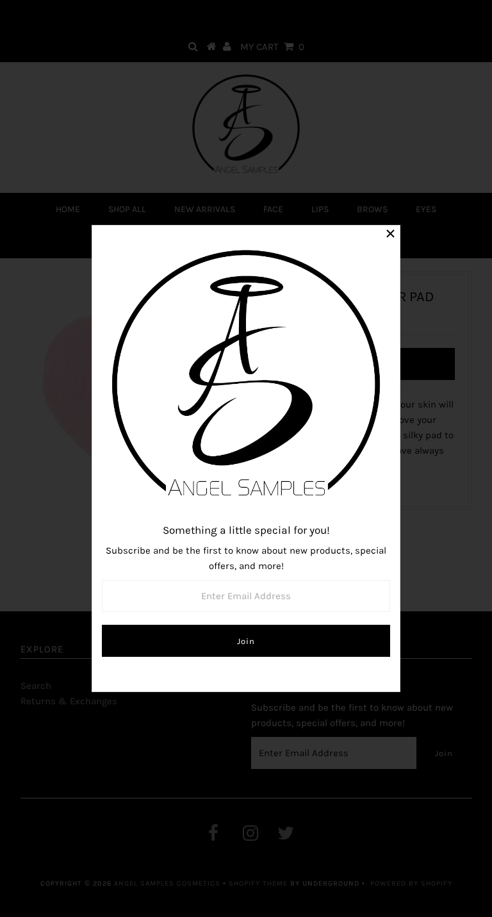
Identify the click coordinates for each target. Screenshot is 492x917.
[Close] (390, 235)
